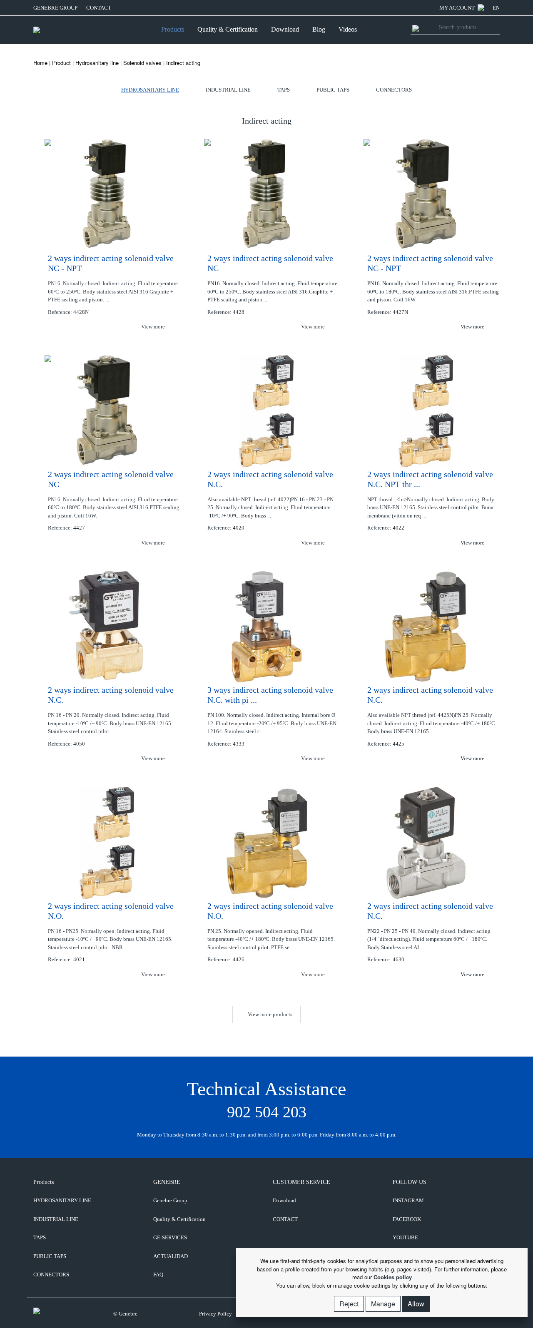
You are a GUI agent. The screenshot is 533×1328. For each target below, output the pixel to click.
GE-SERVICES (170, 1237)
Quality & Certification (227, 29)
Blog (318, 29)
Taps (283, 90)
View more (153, 326)
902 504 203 (266, 1112)
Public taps (332, 90)
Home (40, 63)
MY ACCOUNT (457, 8)
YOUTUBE (405, 1237)
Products (172, 29)
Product (61, 63)
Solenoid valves (142, 63)
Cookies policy (393, 1277)
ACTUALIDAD (170, 1256)
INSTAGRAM (408, 1200)
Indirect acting (183, 63)
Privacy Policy (215, 1314)
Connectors (394, 90)
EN (496, 8)
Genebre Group (55, 8)
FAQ (158, 1274)
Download (285, 29)
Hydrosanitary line (97, 63)
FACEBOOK (407, 1219)
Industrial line (228, 90)
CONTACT (98, 8)
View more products (269, 1014)
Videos (348, 29)
